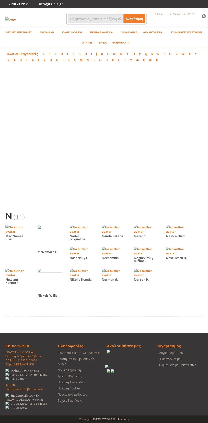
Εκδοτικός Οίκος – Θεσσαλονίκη (79, 353)
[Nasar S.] (146, 229)
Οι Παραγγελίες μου (169, 359)
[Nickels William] (50, 280)
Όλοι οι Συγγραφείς (22, 54)
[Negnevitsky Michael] (146, 251)
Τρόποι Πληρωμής (69, 376)
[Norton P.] (146, 273)
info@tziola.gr (51, 4)
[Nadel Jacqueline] (82, 229)
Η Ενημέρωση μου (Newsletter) (176, 365)
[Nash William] (178, 229)
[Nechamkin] (114, 251)
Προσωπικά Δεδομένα (72, 394)
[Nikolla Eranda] (82, 273)
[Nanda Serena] (114, 229)
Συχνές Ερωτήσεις (70, 400)
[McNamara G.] (50, 237)
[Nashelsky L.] (82, 251)
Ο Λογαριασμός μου (169, 353)
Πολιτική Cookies (69, 388)
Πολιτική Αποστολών (71, 382)
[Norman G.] (114, 273)
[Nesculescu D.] (178, 251)
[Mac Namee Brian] (17, 229)
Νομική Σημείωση (69, 370)
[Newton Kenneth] (17, 273)
